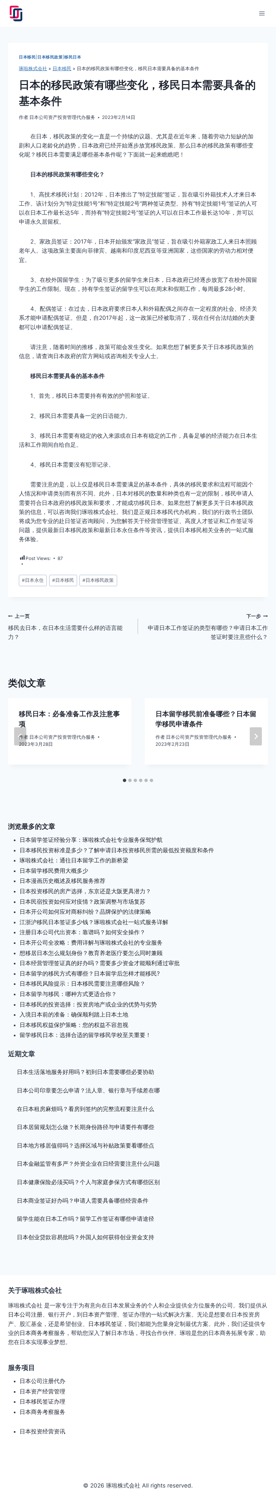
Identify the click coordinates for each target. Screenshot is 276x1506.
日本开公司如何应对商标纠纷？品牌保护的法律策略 (85, 911)
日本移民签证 (105, 1324)
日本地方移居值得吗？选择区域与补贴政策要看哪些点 (85, 1145)
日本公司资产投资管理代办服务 (62, 117)
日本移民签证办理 (42, 1401)
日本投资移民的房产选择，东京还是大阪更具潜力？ (85, 891)
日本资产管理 (99, 1314)
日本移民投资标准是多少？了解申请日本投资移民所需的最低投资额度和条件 (117, 850)
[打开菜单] (261, 13)
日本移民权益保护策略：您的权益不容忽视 (74, 1025)
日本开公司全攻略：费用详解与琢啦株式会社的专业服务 (91, 942)
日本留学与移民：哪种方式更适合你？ (68, 994)
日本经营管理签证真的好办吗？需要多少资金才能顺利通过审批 (100, 963)
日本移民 (27, 56)
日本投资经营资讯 (42, 1431)
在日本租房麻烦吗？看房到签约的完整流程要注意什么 (85, 1109)
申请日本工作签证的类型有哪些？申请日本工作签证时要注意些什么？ (208, 626)
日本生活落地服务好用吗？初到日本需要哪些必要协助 (85, 1072)
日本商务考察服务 (42, 1412)
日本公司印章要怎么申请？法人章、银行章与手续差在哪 (88, 1090)
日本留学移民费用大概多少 (54, 870)
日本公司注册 (25, 1314)
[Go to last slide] (20, 736)
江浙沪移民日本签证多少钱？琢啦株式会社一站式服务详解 (94, 922)
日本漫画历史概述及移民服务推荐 (62, 880)
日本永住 (33, 580)
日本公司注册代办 (42, 1381)
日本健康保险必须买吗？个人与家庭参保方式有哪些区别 (88, 1182)
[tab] (124, 780)
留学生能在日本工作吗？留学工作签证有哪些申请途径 (85, 1218)
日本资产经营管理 (42, 1391)
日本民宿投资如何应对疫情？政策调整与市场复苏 (82, 901)
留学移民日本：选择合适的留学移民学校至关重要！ (85, 1035)
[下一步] (256, 736)
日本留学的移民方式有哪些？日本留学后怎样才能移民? (90, 973)
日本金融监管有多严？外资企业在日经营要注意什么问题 (88, 1163)
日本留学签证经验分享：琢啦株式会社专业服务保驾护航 (91, 839)
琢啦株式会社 (33, 68)
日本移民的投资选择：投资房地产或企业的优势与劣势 (88, 1004)
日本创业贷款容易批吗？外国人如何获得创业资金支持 (85, 1237)
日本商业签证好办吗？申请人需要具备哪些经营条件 (82, 1200)
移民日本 (72, 56)
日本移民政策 (50, 56)
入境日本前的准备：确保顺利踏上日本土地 (74, 1014)
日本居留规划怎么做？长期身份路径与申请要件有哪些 (85, 1127)
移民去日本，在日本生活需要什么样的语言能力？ (65, 626)
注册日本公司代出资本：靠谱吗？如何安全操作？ (82, 932)
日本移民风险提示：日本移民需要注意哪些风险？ (82, 983)
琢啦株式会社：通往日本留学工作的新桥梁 (74, 860)
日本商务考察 (37, 1333)
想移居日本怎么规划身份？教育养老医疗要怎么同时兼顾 (91, 953)
